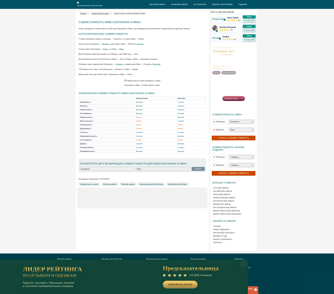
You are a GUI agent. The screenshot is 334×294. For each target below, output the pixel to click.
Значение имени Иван (177, 184)
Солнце (140, 44)
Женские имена (110, 184)
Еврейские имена (222, 204)
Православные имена (224, 198)
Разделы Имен (64, 259)
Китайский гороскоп (224, 233)
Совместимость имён (89, 184)
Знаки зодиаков (221, 229)
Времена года (220, 236)
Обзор (249, 17)
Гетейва (226, 37)
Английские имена (222, 191)
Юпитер (105, 44)
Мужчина (220, 130)
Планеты (217, 242)
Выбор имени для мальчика (227, 214)
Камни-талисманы (222, 239)
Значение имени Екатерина (151, 184)
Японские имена (221, 194)
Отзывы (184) (249, 40)
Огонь (105, 49)
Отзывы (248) (249, 30)
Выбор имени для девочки (226, 211)
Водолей (156, 64)
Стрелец (119, 64)
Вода (121, 49)
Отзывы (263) (249, 21)
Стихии (217, 226)
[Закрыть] (243, 264)
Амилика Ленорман (227, 27)
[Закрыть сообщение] (255, 289)
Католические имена (223, 201)
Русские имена (221, 188)
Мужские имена (128, 184)
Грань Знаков (233, 18)
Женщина (220, 122)
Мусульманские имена (225, 207)
